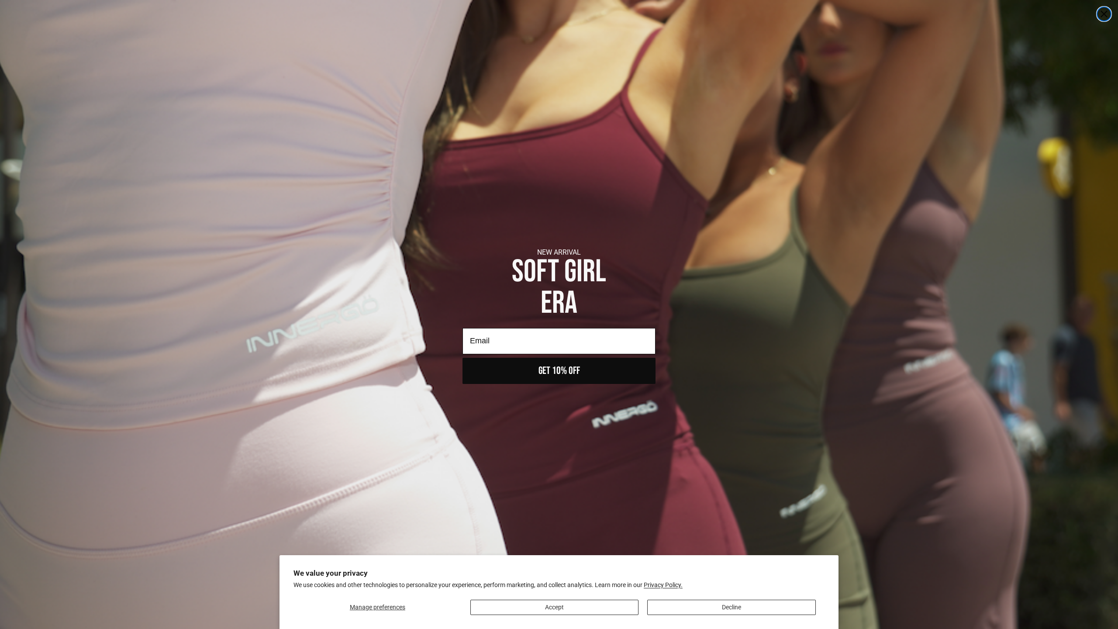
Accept (554, 607)
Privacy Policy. (663, 584)
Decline (731, 607)
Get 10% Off (559, 370)
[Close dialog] (1104, 14)
